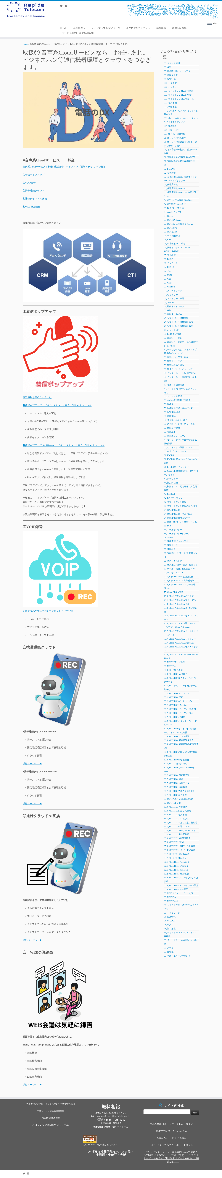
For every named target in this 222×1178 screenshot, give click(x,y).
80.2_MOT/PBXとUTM (174, 717)
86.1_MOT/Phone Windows (176, 870)
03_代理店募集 (171, 184)
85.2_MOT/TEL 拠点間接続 (176, 834)
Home (25, 44)
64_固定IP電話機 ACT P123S (178, 514)
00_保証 (167, 67)
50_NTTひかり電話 (173, 338)
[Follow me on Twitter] (62, 6)
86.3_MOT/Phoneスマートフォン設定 (181, 885)
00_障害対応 (170, 79)
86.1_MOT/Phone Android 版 (177, 862)
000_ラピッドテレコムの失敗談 (179, 91)
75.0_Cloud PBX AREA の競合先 (179, 596)
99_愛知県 (169, 952)
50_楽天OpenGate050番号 (175, 420)
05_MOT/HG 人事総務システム (178, 224)
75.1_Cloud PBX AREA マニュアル (180, 600)
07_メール (169, 302)
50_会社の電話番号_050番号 (177, 400)
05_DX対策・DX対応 (174, 208)
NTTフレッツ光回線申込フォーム (50, 1124)
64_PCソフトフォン (173, 498)
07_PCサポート (171, 267)
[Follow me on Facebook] (67, 6)
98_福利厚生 (170, 928)
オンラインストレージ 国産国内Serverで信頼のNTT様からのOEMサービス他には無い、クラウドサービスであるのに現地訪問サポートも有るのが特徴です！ (171, 1157)
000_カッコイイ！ (172, 87)
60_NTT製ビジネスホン (175, 436)
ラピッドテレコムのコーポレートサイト (171, 1145)
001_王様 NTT (171, 130)
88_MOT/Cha (170, 897)
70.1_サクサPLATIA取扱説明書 (178, 577)
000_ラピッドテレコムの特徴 (177, 95)
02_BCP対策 (169, 169)
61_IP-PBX (169, 455)
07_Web (167, 279)
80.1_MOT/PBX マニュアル (176, 693)
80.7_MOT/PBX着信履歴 (175, 795)
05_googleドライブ (172, 212)
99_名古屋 (169, 948)
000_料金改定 (170, 107)
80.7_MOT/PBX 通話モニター (177, 783)
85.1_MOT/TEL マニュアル (176, 819)
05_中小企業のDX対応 (174, 243)
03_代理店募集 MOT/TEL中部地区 (180, 192)
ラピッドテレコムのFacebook (50, 1111)
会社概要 (78, 28)
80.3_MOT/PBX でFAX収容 (176, 736)
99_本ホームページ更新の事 (177, 956)
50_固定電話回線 (172, 412)
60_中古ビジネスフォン (175, 451)
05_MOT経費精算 (172, 236)
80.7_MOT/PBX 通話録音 (175, 787)
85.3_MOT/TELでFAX (174, 842)
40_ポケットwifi (171, 330)
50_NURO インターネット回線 (178, 369)
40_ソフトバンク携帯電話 (176, 318)
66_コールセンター (173, 530)
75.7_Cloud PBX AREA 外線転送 (179, 643)
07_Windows (169, 287)
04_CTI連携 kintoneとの (175, 204)
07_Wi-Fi (168, 283)
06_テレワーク (171, 263)
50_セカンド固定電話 (174, 385)
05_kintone (169, 216)
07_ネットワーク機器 (174, 298)
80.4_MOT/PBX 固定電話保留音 (179, 740)
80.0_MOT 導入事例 (173, 670)
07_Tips (167, 271)
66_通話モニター (172, 545)
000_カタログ (170, 83)
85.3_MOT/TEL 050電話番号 (177, 838)
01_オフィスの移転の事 (175, 138)
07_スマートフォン (173, 291)
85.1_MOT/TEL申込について (177, 826)
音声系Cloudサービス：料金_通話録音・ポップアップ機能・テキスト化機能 (64, 166)
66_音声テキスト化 (173, 561)
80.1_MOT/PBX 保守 (173, 697)
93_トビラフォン (172, 913)
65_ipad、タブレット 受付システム (180, 522)
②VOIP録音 (29, 182)
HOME (63, 28)
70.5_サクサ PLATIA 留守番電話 (179, 580)
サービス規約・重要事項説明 (78, 33)
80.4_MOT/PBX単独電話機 (176, 760)
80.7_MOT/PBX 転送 (173, 779)
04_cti (166, 196)
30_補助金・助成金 (173, 314)
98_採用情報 (170, 917)
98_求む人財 (170, 921)
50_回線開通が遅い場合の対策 (178, 408)
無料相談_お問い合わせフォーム (111, 1127)
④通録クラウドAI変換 (35, 198)
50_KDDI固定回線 (172, 334)
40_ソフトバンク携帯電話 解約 (178, 326)
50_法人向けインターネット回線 (179, 424)
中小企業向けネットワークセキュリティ (171, 1124)
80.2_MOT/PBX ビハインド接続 (179, 713)
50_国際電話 (170, 416)
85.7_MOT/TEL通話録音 (175, 858)
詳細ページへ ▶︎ (32, 763)
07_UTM (168, 275)
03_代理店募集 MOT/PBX (176, 188)
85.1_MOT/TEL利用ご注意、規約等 (180, 822)
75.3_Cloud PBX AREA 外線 (177, 604)
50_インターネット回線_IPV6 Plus (180, 373)
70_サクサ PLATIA (173, 573)
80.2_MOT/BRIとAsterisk (175, 705)
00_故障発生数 (171, 75)
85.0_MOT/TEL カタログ (175, 807)
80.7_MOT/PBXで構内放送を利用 (179, 791)
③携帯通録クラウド (33, 190)
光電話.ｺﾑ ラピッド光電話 (171, 1138)
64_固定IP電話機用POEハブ (177, 518)
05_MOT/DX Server (173, 220)
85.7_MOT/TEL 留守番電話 (176, 854)
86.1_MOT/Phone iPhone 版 (176, 866)
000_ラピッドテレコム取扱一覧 (179, 99)
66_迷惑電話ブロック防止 (176, 541)
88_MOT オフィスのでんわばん (179, 893)
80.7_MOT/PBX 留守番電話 (176, 775)
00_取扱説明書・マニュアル (177, 71)
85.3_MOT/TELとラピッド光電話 (179, 850)
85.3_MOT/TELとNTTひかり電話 (179, 846)
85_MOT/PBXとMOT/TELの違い (179, 799)
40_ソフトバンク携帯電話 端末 (178, 322)
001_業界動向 (170, 126)
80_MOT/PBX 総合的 (174, 662)
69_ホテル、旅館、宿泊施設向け (179, 569)
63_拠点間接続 (171, 482)
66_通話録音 (170, 549)
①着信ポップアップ (33, 174)
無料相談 (161, 28)
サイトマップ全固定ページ (105, 28)
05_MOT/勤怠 (170, 228)
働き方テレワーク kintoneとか (171, 1131)
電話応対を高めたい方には (37, 397)
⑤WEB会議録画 (31, 206)
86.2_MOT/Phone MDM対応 (176, 874)
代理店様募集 (179, 28)
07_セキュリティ (172, 295)
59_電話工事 (170, 432)
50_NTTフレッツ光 (173, 361)
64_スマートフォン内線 (175, 502)
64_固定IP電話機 (173, 510)
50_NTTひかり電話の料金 (176, 357)
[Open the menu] (209, 23)
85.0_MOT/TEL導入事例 (175, 815)
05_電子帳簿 (170, 255)
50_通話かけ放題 (172, 428)
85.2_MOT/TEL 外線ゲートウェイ (180, 830)
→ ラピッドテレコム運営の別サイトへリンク (57, 405)
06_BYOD (168, 259)
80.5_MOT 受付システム (176, 764)
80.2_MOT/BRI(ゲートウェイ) (178, 701)
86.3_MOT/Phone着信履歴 (176, 889)
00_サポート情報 (172, 63)
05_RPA (167, 240)
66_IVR (167, 526)
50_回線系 (169, 404)
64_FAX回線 (169, 494)
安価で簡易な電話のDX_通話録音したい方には (48, 611)
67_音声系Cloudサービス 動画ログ (181, 565)
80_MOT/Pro (169, 666)
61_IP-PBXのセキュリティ (176, 467)
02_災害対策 (170, 173)
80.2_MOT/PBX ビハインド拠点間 (180, 709)
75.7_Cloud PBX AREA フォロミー (180, 639)
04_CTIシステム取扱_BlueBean (178, 200)
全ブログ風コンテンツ (138, 28)
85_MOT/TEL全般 (172, 803)
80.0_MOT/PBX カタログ (175, 674)
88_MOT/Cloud (171, 901)
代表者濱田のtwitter (51, 1118)
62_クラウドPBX (172, 479)
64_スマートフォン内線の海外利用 (180, 506)
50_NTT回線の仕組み (174, 365)
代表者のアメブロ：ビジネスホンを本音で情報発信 (50, 1104)
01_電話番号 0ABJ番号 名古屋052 (179, 157)
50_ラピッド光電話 (173, 396)
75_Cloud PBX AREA (173, 592)
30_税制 (167, 310)
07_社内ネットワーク (174, 306)
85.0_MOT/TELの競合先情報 (177, 811)
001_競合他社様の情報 (174, 134)
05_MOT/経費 (170, 232)
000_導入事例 (170, 103)
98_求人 (167, 925)
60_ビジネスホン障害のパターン (179, 447)
